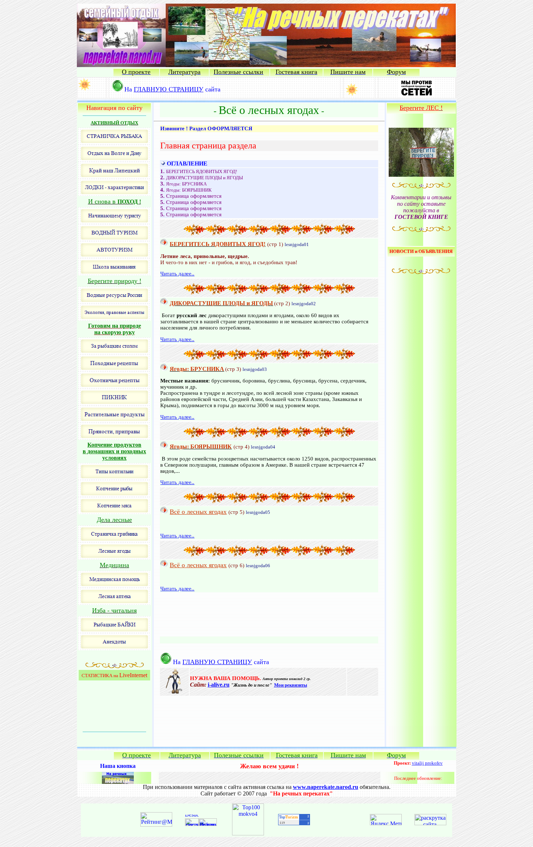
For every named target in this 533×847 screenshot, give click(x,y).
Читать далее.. (177, 274)
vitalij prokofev (427, 763)
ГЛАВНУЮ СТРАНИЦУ (168, 89)
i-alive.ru (219, 685)
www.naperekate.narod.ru (325, 787)
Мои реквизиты (290, 685)
